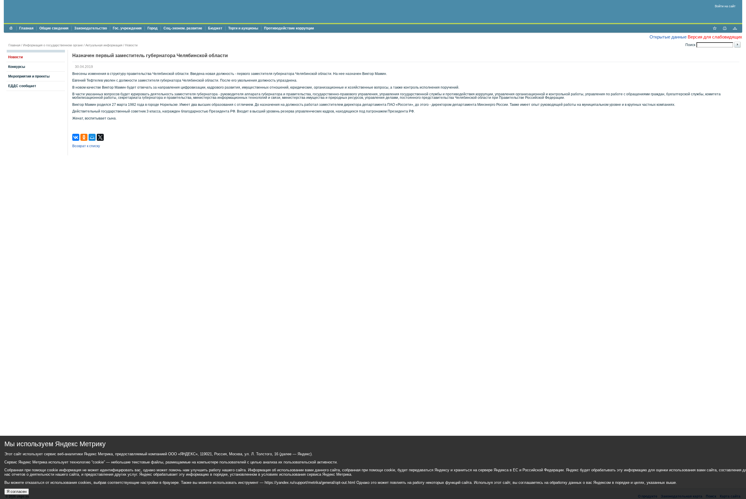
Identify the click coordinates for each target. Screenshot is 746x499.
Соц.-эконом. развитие (182, 28)
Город (152, 28)
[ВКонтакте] (75, 137)
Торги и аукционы (243, 28)
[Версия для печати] (725, 29)
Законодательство (90, 28)
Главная (26, 28)
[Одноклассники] (83, 137)
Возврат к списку (86, 146)
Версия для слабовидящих (715, 36)
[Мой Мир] (92, 137)
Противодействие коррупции (289, 28)
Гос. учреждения (127, 28)
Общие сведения (53, 28)
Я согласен (17, 491)
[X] (100, 137)
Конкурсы (16, 67)
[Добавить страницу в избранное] (714, 29)
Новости (131, 45)
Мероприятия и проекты (29, 76)
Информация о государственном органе (53, 45)
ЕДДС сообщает (22, 86)
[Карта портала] (735, 29)
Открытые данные (668, 36)
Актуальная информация (103, 45)
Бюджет (215, 28)
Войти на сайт (725, 6)
